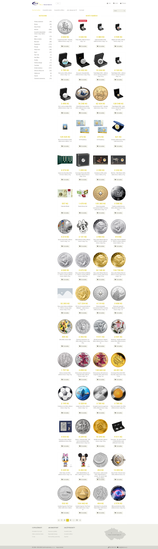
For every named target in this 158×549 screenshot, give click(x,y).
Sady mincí (43, 49)
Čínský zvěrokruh (43, 21)
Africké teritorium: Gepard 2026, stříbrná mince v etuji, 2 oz (100, 341)
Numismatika (36, 10)
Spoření (66, 536)
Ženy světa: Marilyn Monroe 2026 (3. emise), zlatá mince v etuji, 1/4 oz (100, 274)
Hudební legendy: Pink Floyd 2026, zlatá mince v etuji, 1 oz (83, 508)
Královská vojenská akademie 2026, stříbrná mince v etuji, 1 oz (118, 308)
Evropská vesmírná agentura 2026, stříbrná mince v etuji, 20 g (100, 408)
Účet (109, 3)
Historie (43, 29)
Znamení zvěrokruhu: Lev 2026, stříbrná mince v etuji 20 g (83, 341)
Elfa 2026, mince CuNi (65, 339)
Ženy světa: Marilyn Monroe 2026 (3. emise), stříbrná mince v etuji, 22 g (100, 241)
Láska (43, 36)
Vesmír (43, 76)
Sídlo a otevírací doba (37, 534)
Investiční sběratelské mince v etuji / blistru (43, 32)
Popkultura (43, 44)
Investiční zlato (47, 10)
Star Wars (43, 57)
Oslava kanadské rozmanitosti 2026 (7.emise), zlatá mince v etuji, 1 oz (100, 208)
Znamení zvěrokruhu (43, 78)
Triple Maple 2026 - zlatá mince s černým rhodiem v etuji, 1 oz (118, 108)
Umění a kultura (43, 68)
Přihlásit (123, 3)
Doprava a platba (52, 531)
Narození (43, 41)
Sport (43, 52)
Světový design (43, 62)
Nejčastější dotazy (52, 534)
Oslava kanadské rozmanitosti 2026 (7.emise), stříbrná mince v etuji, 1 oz (100, 308)
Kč (58, 3)
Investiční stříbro (59, 10)
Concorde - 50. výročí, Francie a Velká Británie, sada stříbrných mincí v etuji (118, 441)
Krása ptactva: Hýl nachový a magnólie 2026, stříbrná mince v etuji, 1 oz (82, 374)
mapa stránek (59, 547)
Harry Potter (43, 27)
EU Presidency (82, 139)
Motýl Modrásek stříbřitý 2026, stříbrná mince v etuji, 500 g (83, 108)
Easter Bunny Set (82, 206)
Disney (43, 24)
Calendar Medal (65, 206)
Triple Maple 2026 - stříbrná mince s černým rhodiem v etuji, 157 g (100, 74)
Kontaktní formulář (37, 531)
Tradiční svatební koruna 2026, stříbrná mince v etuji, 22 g (118, 208)
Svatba (43, 60)
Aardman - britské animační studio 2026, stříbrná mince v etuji (118, 341)
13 (77, 520)
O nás (33, 536)
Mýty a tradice (43, 39)
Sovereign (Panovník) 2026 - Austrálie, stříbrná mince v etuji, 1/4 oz (82, 174)
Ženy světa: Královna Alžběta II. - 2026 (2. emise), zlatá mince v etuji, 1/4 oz (65, 308)
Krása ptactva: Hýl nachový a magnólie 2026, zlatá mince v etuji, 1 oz (100, 374)
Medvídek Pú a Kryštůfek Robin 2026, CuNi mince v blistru (100, 508)
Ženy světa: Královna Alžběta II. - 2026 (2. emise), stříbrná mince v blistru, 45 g (65, 274)
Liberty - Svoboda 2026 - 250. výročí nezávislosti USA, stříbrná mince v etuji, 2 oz (82, 441)
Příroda (43, 47)
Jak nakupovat (71, 10)
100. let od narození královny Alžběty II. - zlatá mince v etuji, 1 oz (82, 308)
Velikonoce (43, 73)
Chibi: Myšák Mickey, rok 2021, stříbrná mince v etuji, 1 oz (82, 474)
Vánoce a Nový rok (43, 70)
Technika (43, 65)
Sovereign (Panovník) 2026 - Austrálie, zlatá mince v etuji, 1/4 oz (118, 374)
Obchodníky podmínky (54, 536)
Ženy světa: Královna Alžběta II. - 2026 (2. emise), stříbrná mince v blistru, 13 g (118, 241)
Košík (116, 3)
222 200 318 (112, 547)
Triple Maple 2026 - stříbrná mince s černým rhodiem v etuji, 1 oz (118, 74)
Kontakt (81, 10)
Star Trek (43, 54)
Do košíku (66, 46)
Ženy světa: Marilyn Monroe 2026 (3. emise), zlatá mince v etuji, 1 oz (118, 274)
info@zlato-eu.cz (122, 547)
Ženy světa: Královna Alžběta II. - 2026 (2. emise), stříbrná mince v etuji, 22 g (82, 274)
